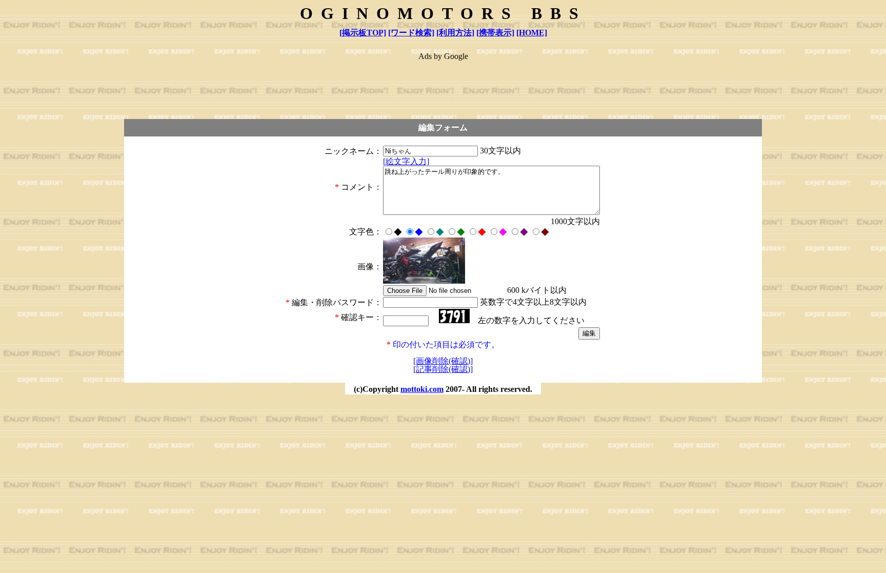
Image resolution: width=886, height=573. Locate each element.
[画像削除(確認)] (443, 361)
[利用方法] (455, 32)
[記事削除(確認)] (443, 369)
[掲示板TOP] (362, 32)
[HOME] (531, 32)
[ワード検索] (411, 32)
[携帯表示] (495, 32)
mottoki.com (422, 389)
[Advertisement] (443, 85)
